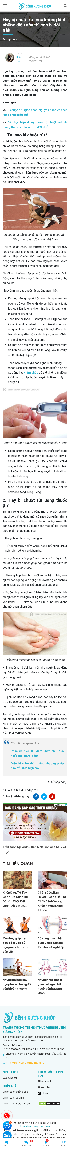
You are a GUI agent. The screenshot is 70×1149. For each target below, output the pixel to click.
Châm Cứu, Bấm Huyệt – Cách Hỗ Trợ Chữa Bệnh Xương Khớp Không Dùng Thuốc (52, 901)
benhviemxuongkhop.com (35, 1126)
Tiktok (44, 1093)
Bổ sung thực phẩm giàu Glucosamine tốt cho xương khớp (51, 942)
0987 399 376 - (16, 1063)
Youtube (45, 1087)
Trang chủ (9, 39)
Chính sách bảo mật (13, 1097)
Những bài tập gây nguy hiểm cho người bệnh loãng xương (17, 984)
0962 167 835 (35, 1063)
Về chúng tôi (10, 1077)
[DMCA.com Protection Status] (49, 1103)
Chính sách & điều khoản (16, 1103)
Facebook (46, 1081)
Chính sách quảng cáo (15, 1091)
